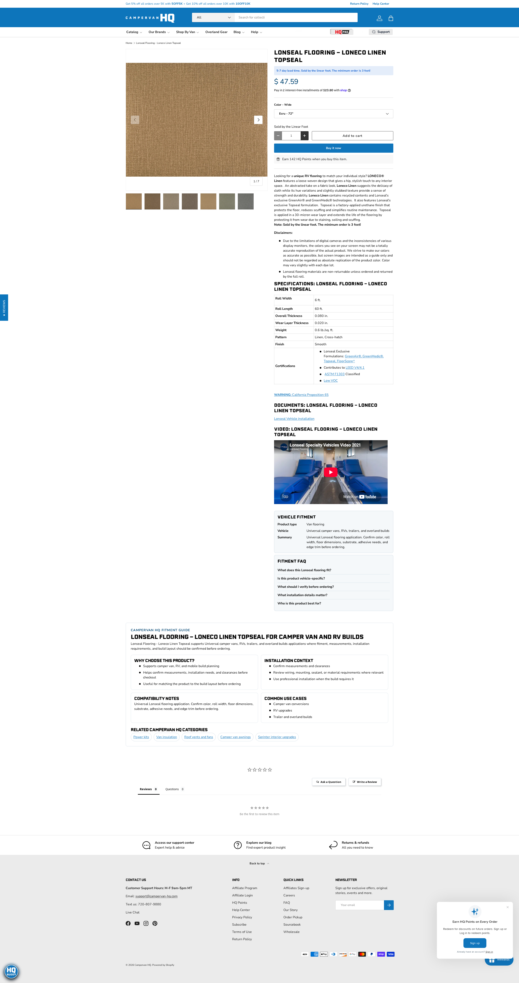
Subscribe (239, 924)
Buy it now (333, 148)
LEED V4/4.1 (355, 367)
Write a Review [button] (367, 782)
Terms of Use (242, 932)
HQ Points (239, 902)
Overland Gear (216, 32)
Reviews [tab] (146, 789)
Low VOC (331, 380)
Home (129, 43)
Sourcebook (292, 924)
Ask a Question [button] (331, 782)
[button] (390, 18)
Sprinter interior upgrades (277, 737)
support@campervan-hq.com (156, 896)
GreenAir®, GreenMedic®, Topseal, (354, 358)
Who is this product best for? (299, 603)
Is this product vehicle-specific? (301, 578)
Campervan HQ (143, 965)
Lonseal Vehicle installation (294, 418)
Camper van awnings (235, 737)
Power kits (141, 737)
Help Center (381, 4)
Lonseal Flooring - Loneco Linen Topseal (158, 43)
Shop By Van (185, 32)
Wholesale (291, 932)
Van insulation (166, 737)
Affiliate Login (242, 895)
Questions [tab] (172, 789)
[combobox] (275, 17)
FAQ (286, 902)
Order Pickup (292, 917)
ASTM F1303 (335, 374)
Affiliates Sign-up (296, 888)
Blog (237, 32)
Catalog (132, 32)
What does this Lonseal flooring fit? (304, 570)
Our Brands (157, 32)
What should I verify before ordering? (306, 587)
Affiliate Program (244, 888)
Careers (289, 895)
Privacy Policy (242, 917)
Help (254, 32)
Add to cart (352, 135)
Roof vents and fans (198, 737)
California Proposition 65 (301, 395)
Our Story (290, 910)
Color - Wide (283, 105)
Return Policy (359, 4)
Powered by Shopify (163, 965)
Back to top (258, 863)
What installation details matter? (302, 595)
